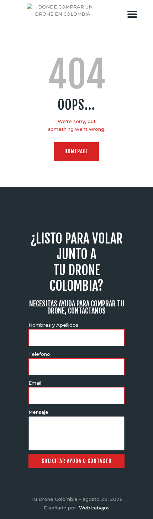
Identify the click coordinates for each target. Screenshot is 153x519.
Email (34, 383)
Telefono (39, 354)
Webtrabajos (94, 507)
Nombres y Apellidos (53, 325)
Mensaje (38, 412)
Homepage (76, 151)
